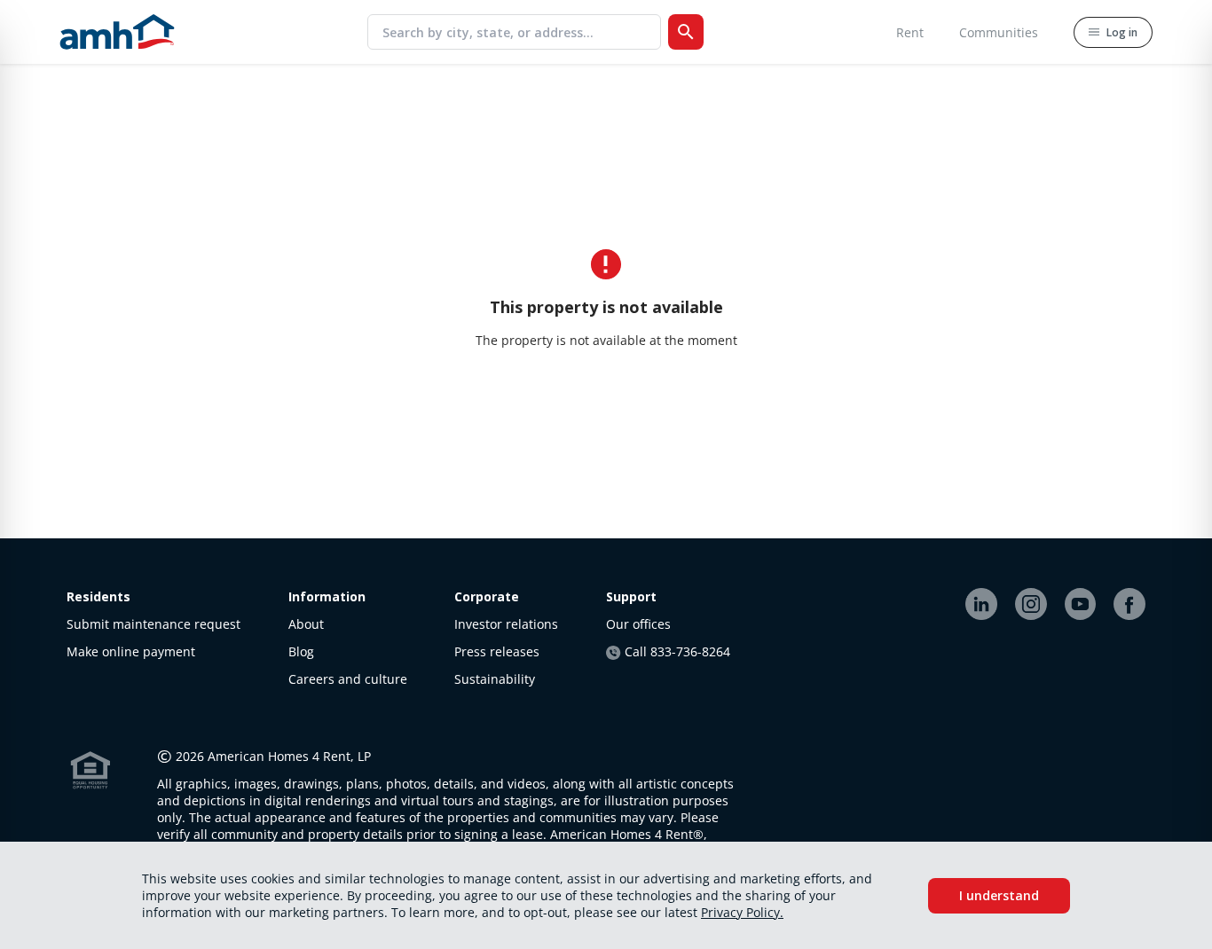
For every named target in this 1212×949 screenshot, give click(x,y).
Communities (998, 32)
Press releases (496, 651)
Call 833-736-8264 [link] (677, 651)
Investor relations (506, 624)
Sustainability (494, 679)
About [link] (306, 624)
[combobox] (521, 32)
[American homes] (117, 32)
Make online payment (131, 651)
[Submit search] (686, 32)
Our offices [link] (638, 624)
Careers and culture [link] (347, 679)
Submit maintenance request (153, 624)
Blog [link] (301, 651)
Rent (910, 32)
